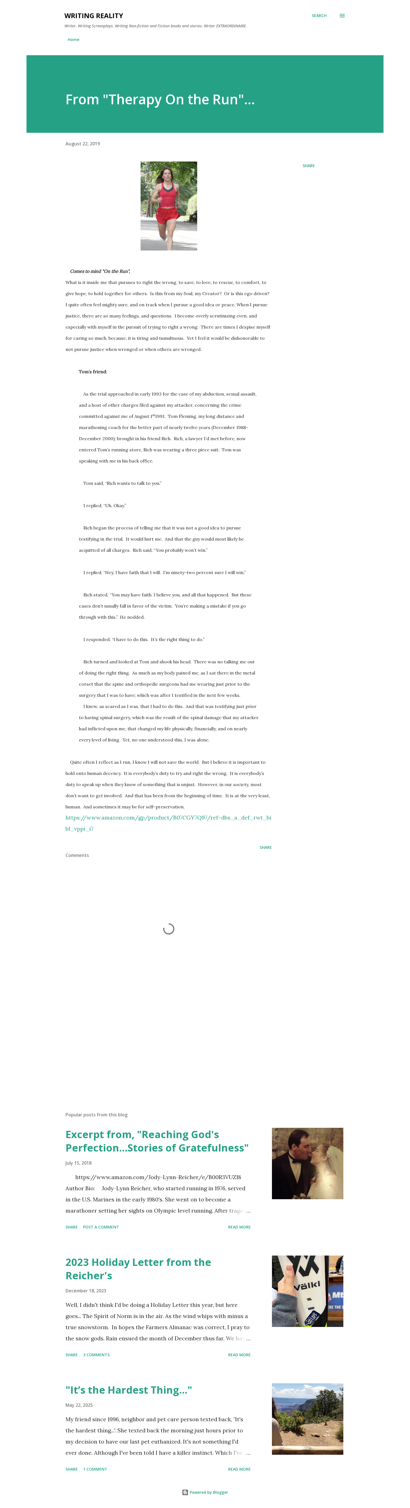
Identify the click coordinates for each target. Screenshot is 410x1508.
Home (73, 39)
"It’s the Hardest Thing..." (129, 1390)
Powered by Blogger (208, 1492)
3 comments (96, 1354)
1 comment (95, 1469)
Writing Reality (93, 15)
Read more (239, 1227)
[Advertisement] (160, 1042)
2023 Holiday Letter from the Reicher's (138, 1268)
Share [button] (309, 165)
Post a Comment (101, 1227)
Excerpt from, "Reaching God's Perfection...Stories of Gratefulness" (157, 1141)
